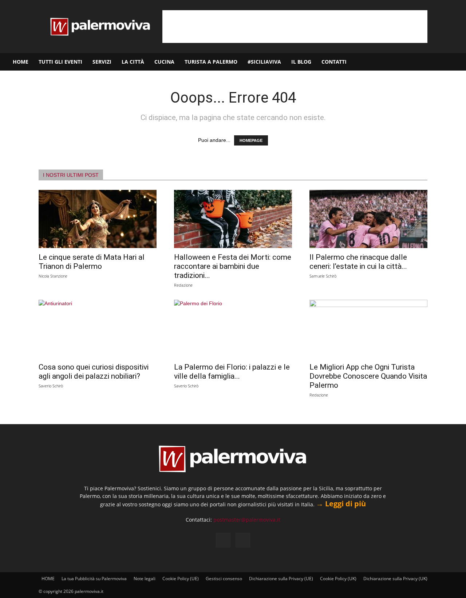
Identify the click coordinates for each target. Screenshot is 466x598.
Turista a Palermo (211, 61)
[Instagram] (437, 62)
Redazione (183, 285)
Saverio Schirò (51, 385)
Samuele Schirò (322, 276)
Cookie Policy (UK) (338, 578)
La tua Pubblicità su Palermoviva (94, 578)
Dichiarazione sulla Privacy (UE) (281, 578)
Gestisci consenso (224, 578)
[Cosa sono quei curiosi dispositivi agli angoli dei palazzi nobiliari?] (98, 329)
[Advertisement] (294, 26)
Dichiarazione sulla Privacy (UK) (395, 578)
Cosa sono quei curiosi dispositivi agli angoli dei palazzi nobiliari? (94, 371)
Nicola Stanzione (53, 276)
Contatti (334, 61)
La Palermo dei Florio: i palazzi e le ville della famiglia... (232, 371)
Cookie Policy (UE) (180, 578)
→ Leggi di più (341, 504)
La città (133, 61)
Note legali (144, 578)
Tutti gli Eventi (60, 61)
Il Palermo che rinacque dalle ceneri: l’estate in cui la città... (358, 262)
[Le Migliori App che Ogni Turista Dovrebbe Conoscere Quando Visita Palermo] (368, 329)
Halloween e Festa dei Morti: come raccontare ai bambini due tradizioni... (232, 266)
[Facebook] (424, 62)
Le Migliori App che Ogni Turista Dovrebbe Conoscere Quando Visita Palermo (368, 376)
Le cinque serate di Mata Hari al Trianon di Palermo (92, 262)
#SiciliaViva (264, 61)
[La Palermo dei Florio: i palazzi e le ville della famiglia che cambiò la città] (233, 329)
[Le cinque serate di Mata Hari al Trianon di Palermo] (98, 219)
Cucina (164, 61)
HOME (20, 61)
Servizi (101, 61)
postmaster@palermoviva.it (246, 519)
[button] (457, 62)
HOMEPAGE (251, 140)
